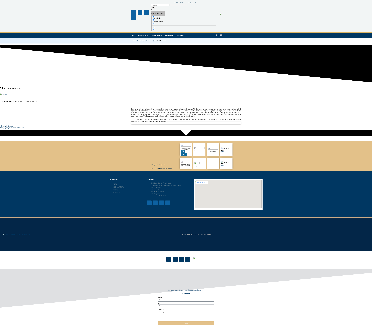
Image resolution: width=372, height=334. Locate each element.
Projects (139, 40)
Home (134, 40)
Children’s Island (157, 35)
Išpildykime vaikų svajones (149, 40)
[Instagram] (140, 12)
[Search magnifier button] (153, 7)
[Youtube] (146, 12)
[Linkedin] (133, 17)
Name (160, 297)
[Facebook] (168, 259)
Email (160, 303)
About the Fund (143, 35)
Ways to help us (158, 164)
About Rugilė (169, 35)
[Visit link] (226, 150)
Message (161, 310)
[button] (143, 35)
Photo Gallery (180, 35)
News (133, 35)
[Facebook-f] (133, 12)
